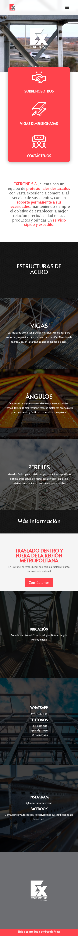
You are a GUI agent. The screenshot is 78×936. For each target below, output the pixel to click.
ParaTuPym (52, 931)
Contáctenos (39, 155)
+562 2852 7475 (39, 725)
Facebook (39, 808)
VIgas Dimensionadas (39, 123)
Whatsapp (39, 707)
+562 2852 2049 (39, 730)
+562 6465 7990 (39, 734)
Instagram (39, 797)
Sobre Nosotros (39, 91)
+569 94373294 (39, 713)
